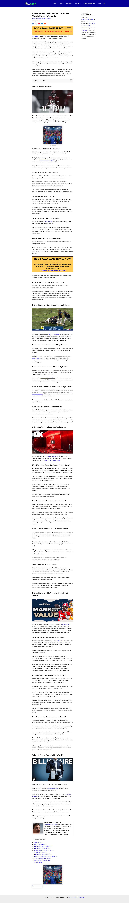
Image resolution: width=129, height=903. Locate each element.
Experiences (68, 31)
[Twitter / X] (36, 23)
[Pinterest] (39, 23)
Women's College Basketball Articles (44, 850)
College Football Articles (40, 844)
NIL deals (60, 641)
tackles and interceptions (48, 378)
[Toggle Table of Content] (70, 80)
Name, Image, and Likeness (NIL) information (88, 26)
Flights (36, 31)
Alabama (34, 18)
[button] (63, 4)
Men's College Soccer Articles (42, 848)
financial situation (53, 788)
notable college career (52, 456)
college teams (84, 30)
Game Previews (38, 862)
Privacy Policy (73, 897)
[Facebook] (33, 23)
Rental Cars (59, 31)
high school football (53, 334)
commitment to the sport (47, 160)
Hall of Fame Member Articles (42, 858)
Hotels (41, 31)
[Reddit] (45, 23)
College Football (36, 21)
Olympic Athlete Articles (40, 852)
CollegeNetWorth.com (50, 824)
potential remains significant (52, 460)
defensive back (36, 358)
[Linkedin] (42, 23)
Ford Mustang (48, 221)
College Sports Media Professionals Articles (46, 856)
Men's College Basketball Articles (43, 846)
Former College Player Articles (42, 860)
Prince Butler (36, 36)
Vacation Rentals (50, 31)
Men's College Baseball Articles (42, 854)
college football (66, 624)
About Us (81, 897)
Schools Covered (38, 842)
